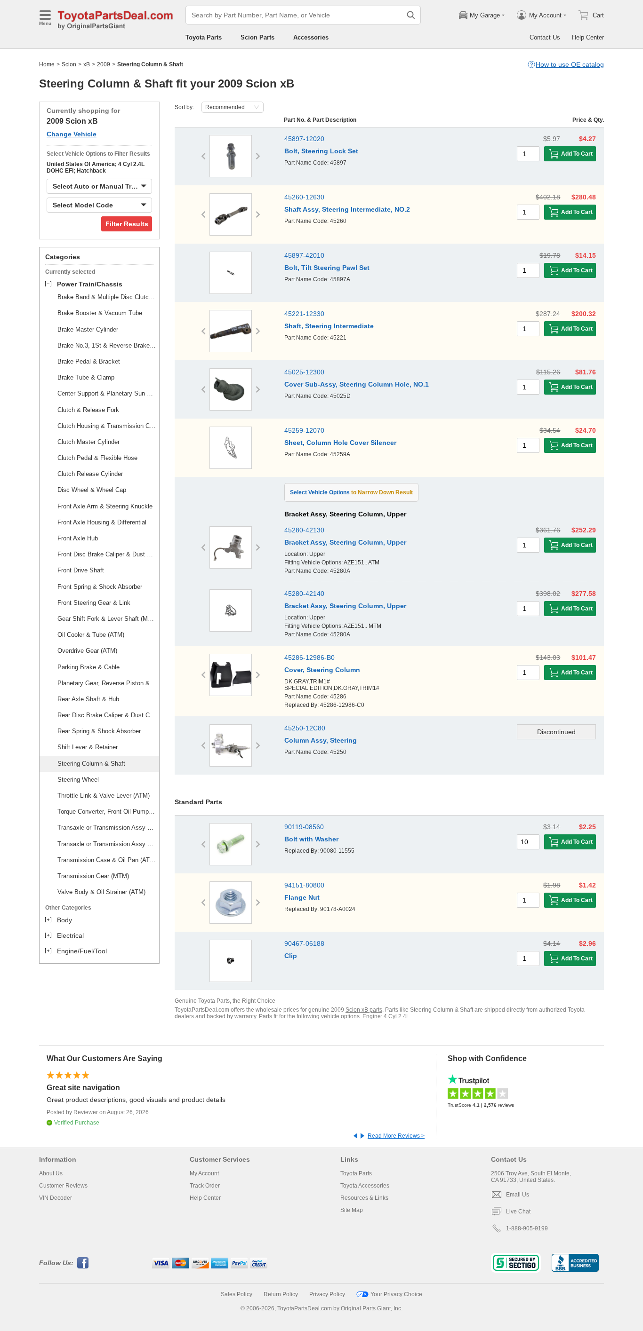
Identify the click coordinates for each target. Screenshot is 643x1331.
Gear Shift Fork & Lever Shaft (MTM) (106, 618)
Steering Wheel (78, 779)
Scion (69, 64)
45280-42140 (304, 593)
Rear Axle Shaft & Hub (88, 699)
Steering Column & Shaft (91, 763)
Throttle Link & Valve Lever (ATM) (103, 795)
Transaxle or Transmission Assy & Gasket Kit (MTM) (106, 844)
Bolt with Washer (311, 839)
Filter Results (126, 224)
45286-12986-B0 (309, 657)
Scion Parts (257, 37)
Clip (290, 955)
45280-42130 (304, 530)
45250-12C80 (304, 728)
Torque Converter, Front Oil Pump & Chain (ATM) (106, 811)
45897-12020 (304, 139)
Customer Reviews (63, 1185)
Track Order (205, 1185)
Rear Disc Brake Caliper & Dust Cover (106, 715)
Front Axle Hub (77, 538)
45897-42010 (304, 255)
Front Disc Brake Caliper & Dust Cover (106, 554)
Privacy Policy (327, 1294)
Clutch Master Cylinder (88, 441)
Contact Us (545, 37)
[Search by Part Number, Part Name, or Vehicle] (411, 15)
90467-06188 (304, 943)
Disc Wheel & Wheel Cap (91, 489)
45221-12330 (304, 313)
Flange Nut (302, 897)
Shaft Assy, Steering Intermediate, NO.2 (347, 209)
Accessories (311, 37)
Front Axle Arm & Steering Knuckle (105, 506)
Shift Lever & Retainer (87, 747)
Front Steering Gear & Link (93, 602)
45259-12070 (304, 430)
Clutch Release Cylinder (90, 473)
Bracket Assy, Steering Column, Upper (345, 542)
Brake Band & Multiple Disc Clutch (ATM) (106, 297)
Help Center (588, 37)
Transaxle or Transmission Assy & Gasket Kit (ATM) (106, 827)
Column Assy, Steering (320, 740)
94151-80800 (304, 885)
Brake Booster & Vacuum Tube (99, 313)
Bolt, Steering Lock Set (321, 151)
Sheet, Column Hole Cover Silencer (340, 442)
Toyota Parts (203, 37)
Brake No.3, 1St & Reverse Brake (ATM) (106, 345)
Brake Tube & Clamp (85, 377)
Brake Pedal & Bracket (88, 361)
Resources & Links (364, 1198)
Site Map (351, 1210)
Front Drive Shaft (80, 570)
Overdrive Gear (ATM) (87, 650)
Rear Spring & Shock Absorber (99, 731)
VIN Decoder (55, 1198)
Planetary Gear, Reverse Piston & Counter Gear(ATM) (106, 683)
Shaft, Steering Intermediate (329, 326)
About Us (51, 1173)
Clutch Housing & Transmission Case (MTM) (106, 425)
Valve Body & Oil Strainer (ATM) (101, 891)
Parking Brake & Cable (88, 667)
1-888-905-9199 (527, 1228)
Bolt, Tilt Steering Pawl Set (327, 267)
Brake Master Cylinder (87, 329)
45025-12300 (304, 372)
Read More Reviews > (396, 1136)
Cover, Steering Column (322, 669)
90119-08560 (304, 827)
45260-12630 (304, 197)
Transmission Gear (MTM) (93, 875)
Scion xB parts (364, 1009)
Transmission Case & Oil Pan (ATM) (106, 860)
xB (86, 64)
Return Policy (281, 1294)
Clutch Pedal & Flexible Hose (97, 457)
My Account (204, 1173)
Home (47, 64)
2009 (103, 64)
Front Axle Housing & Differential (101, 522)
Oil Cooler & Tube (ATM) (90, 634)
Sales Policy (236, 1294)
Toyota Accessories (364, 1185)
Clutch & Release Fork (88, 409)
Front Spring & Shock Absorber (99, 586)
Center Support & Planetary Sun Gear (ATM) (106, 393)
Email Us (517, 1194)
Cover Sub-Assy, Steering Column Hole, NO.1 (356, 384)
